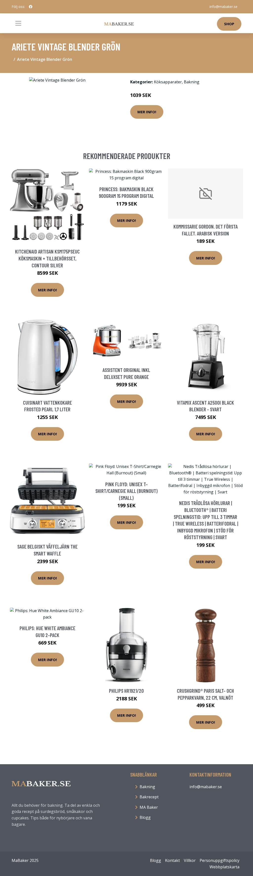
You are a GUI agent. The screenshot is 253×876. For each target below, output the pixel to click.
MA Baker (149, 807)
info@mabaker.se (223, 6)
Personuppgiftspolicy (219, 860)
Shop (229, 23)
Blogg (145, 817)
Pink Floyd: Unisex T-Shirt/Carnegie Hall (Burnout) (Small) (126, 491)
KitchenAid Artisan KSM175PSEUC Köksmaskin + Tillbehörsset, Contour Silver (47, 258)
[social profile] (30, 6)
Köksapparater (168, 82)
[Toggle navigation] (18, 23)
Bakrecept (149, 797)
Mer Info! (146, 111)
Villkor (190, 860)
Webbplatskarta (224, 867)
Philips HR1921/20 (126, 691)
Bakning (191, 82)
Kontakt (172, 860)
